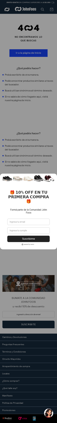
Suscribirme (28, 238)
